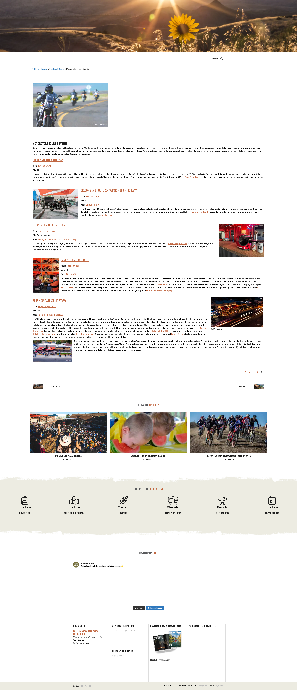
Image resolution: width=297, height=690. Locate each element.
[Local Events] (272, 502)
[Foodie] (123, 502)
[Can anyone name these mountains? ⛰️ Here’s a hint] (87, 596)
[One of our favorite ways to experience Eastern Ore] (179, 578)
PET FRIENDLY (222, 513)
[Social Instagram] (86, 685)
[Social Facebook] (82, 685)
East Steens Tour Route (75, 260)
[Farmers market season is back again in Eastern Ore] (179, 596)
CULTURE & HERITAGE (74, 513)
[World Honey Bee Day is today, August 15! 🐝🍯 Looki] (87, 578)
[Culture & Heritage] (74, 502)
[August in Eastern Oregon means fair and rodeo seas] (148, 578)
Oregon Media (219, 685)
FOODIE (123, 513)
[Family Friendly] (173, 502)
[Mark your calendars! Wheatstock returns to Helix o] (118, 578)
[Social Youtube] (90, 685)
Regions (44, 69)
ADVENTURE (24, 513)
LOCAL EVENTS (272, 513)
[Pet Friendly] (222, 502)
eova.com (118, 655)
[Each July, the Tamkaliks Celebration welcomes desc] (209, 578)
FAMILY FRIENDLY (173, 513)
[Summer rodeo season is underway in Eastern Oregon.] (118, 596)
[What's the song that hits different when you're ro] (209, 596)
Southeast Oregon (56, 69)
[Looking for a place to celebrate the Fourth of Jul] (148, 596)
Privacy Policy (202, 685)
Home (36, 69)
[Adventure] (24, 502)
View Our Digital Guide (124, 630)
